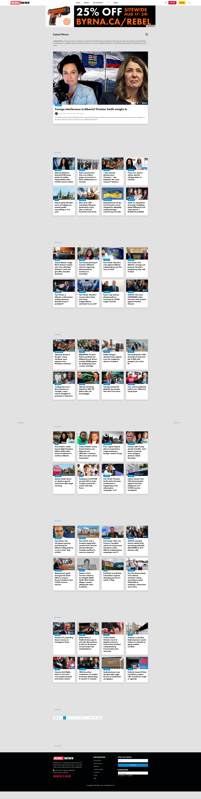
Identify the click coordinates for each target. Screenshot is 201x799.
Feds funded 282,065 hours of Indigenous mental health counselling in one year (64, 207)
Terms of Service (98, 763)
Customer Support (98, 769)
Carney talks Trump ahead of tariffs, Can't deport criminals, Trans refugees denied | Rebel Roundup (137, 452)
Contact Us (97, 772)
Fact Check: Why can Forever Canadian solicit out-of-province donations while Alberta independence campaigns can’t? (112, 546)
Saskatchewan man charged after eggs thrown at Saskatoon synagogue (112, 675)
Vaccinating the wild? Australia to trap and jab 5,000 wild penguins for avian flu (137, 359)
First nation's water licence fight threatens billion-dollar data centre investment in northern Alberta (64, 451)
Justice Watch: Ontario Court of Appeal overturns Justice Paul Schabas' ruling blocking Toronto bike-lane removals (112, 644)
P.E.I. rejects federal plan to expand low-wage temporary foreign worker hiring (112, 450)
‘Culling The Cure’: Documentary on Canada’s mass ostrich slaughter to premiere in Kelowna (64, 391)
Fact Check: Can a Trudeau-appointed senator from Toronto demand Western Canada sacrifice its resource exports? (88, 546)
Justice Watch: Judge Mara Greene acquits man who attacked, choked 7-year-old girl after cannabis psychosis (63, 268)
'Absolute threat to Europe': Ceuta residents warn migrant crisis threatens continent (63, 359)
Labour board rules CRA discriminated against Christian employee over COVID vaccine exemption (136, 484)
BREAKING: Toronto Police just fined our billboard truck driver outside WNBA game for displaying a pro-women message (88, 360)
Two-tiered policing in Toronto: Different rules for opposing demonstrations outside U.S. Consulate (88, 268)
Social (95, 775)
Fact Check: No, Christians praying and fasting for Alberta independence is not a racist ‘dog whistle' (64, 546)
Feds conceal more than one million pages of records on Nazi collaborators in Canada (88, 177)
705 (95, 718)
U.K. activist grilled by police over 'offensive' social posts (137, 389)
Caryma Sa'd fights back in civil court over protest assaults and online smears (63, 675)
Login (95, 778)
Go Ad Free (22, 423)
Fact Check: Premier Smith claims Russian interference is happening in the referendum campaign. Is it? (112, 484)
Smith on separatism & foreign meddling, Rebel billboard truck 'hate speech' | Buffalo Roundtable (136, 207)
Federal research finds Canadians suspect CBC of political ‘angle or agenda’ (137, 675)
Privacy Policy (97, 760)
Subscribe (96, 766)
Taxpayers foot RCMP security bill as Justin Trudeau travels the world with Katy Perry (88, 483)
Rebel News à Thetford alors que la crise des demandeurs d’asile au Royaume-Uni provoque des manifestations (88, 643)
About (116, 3)
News (78, 3)
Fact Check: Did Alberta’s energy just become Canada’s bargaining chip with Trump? (136, 267)
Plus (108, 3)
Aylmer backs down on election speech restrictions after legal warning (64, 482)
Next (99, 718)
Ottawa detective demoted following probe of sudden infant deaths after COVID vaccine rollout (64, 177)
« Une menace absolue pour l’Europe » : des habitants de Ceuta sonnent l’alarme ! (111, 177)
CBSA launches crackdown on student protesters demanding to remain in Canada (88, 675)
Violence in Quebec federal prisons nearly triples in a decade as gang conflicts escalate (137, 642)
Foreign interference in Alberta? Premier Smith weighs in (91, 109)
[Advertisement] (24, 397)
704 (90, 718)
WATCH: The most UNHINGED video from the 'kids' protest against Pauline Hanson (137, 299)
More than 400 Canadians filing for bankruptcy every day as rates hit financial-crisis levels (87, 207)
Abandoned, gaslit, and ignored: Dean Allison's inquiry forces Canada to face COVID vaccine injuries (64, 579)
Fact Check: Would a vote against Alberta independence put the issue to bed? (112, 265)
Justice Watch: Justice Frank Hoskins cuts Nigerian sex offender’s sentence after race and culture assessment (88, 452)
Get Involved (97, 3)
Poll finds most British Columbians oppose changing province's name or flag (112, 576)
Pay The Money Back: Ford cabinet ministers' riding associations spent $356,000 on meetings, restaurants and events (137, 580)
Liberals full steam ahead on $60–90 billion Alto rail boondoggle (86, 390)
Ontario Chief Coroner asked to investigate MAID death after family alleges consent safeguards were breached (86, 580)
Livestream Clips (62, 113)
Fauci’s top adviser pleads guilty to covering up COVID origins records (111, 298)
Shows (86, 3)
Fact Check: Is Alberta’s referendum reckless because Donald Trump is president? (64, 299)
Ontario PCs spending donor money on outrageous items (64, 639)
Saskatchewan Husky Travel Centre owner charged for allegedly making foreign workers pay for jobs (112, 207)
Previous (56, 718)
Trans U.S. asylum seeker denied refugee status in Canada (135, 176)
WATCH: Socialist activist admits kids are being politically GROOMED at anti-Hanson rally (136, 545)
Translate (130, 776)
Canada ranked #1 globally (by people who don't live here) (111, 389)
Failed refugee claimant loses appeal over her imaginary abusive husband (112, 357)
